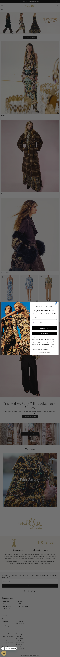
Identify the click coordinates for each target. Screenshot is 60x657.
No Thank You (44, 333)
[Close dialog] (56, 303)
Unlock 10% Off (44, 328)
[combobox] (34, 323)
